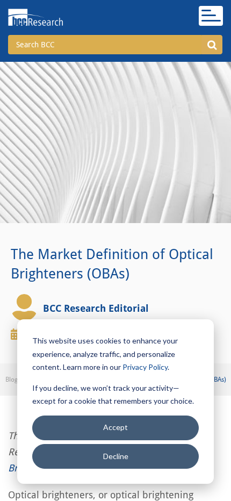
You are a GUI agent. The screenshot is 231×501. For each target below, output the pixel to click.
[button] (211, 44)
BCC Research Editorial (96, 308)
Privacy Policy (145, 366)
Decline (115, 456)
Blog (11, 379)
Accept (115, 427)
